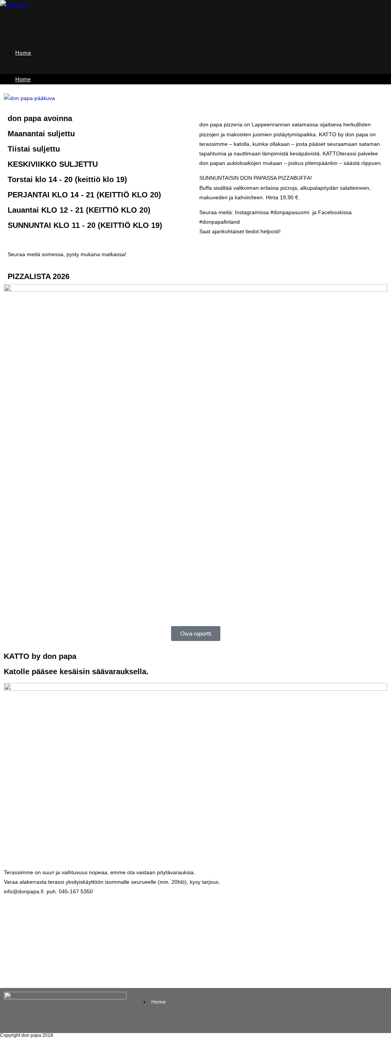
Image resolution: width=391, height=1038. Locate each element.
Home (23, 79)
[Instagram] (165, 575)
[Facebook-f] (145, 575)
